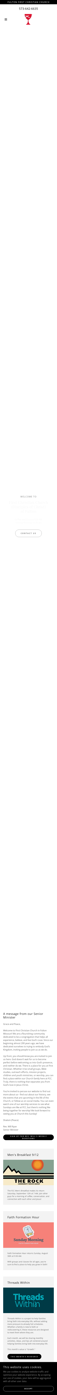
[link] (28, 19)
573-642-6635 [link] (28, 9)
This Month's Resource (24, 1357)
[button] (7, 19)
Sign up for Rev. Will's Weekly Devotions (28, 1137)
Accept (28, 1389)
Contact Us (28, 533)
